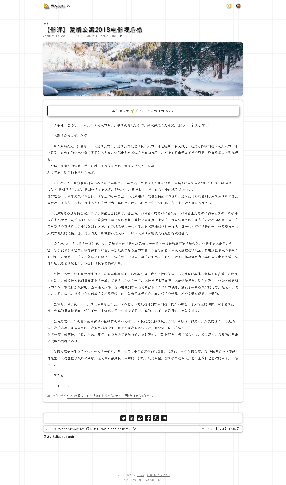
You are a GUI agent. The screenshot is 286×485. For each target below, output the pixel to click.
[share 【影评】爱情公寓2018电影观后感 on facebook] (148, 419)
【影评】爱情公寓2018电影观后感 (92, 29)
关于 (125, 479)
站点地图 (149, 479)
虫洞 (160, 479)
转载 (149, 111)
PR (122, 35)
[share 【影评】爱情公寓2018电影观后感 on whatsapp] (156, 419)
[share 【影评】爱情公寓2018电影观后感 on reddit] (140, 419)
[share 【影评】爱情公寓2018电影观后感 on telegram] (164, 419)
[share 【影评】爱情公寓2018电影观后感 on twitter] (123, 419)
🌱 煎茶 (136, 111)
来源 (168, 111)
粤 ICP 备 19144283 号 (158, 475)
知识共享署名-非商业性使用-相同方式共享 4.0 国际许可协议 (104, 395)
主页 (46, 23)
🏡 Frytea (54, 6)
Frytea (140, 475)
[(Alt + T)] (68, 6)
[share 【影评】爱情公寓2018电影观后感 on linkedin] (131, 419)
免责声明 (136, 479)
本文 (114, 111)
